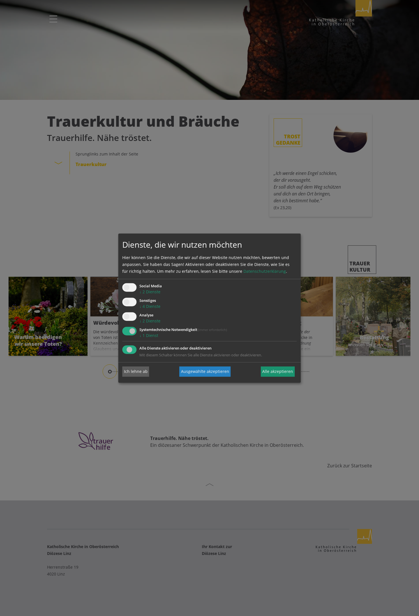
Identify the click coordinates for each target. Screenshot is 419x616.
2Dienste (149, 292)
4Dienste (149, 306)
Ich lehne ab (136, 371)
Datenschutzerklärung (264, 271)
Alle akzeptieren (277, 371)
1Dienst (148, 335)
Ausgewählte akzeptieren (205, 371)
